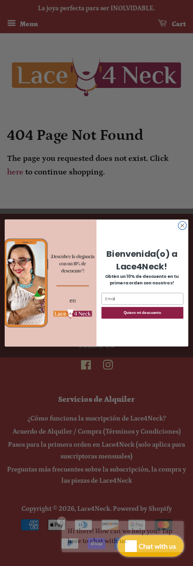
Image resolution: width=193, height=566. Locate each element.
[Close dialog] (182, 225)
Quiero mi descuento (142, 313)
